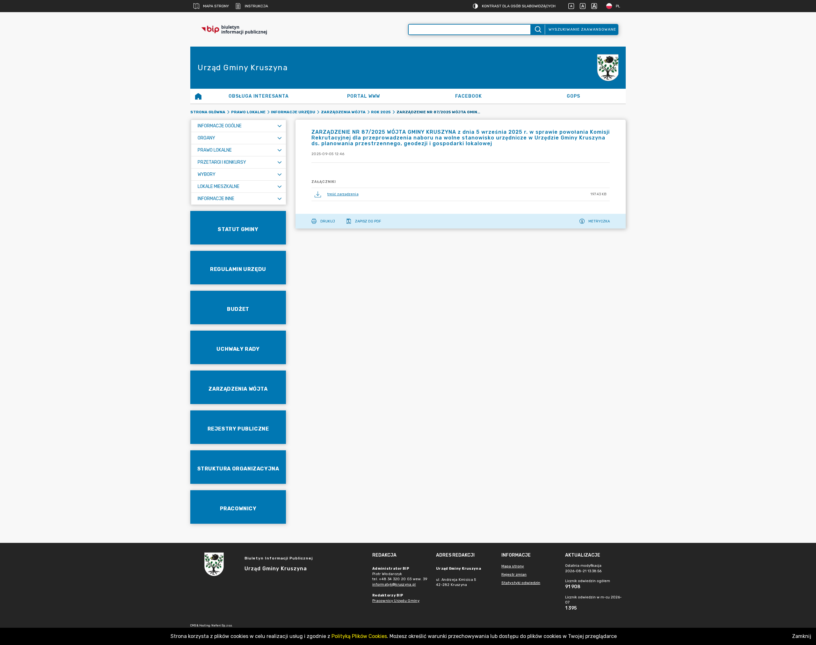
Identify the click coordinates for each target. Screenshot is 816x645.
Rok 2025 (381, 112)
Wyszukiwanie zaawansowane (582, 29)
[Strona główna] (198, 96)
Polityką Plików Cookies (359, 636)
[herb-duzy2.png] (606, 67)
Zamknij (801, 636)
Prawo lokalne (248, 112)
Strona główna (207, 112)
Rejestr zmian (514, 574)
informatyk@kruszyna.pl (394, 584)
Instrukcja (256, 6)
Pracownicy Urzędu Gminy (395, 601)
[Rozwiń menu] (279, 126)
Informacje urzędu (293, 112)
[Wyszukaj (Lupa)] (537, 29)
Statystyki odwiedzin (520, 583)
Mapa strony (216, 6)
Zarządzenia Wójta (343, 112)
